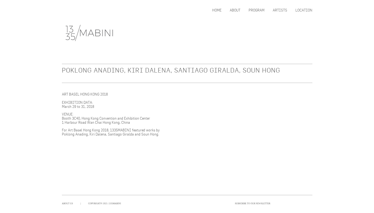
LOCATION (303, 10)
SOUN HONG (261, 70)
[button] (188, 110)
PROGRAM (256, 10)
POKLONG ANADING (93, 70)
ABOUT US (67, 203)
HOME (216, 10)
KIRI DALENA (149, 70)
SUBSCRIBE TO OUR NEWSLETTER (252, 203)
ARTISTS (280, 10)
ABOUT (235, 10)
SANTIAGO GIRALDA (206, 70)
